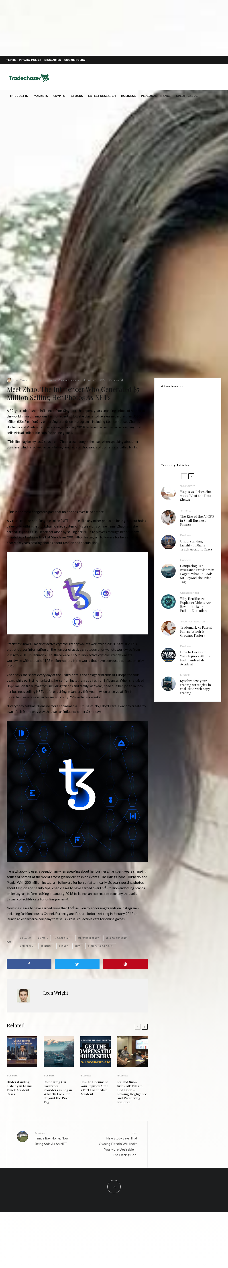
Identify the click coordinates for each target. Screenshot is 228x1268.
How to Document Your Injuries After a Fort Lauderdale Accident (94, 1088)
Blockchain (64, 938)
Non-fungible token (101, 946)
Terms (11, 59)
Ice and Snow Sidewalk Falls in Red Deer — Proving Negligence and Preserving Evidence (132, 1092)
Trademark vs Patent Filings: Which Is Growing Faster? (196, 631)
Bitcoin (43, 938)
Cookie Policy (75, 59)
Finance (47, 946)
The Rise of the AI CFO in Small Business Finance (197, 520)
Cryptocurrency (89, 938)
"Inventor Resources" (193, 621)
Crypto (59, 96)
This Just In (18, 96)
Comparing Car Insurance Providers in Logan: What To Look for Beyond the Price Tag (58, 1092)
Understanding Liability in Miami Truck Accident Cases (19, 1088)
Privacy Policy (30, 59)
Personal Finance (156, 96)
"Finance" (186, 510)
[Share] (29, 964)
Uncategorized (189, 592)
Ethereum (28, 946)
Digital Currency (117, 938)
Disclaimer (52, 59)
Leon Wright (21, 380)
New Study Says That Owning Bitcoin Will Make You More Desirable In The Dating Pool (118, 1144)
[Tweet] (77, 964)
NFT (78, 946)
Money (64, 946)
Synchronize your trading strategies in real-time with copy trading (195, 687)
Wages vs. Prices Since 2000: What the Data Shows (196, 496)
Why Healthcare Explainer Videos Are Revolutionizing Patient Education (195, 605)
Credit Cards (186, 96)
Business (128, 96)
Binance (26, 938)
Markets (41, 96)
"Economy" (187, 485)
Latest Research (102, 96)
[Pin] (125, 964)
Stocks (77, 96)
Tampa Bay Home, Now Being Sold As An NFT (51, 1138)
